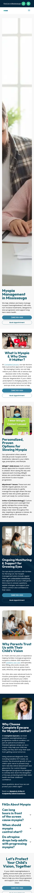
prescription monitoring (20, 578)
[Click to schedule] (28, 4)
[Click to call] (23, 4)
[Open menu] (29, 10)
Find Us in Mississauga (12, 4)
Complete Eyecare (11, 365)
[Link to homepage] (6, 10)
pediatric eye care (13, 663)
